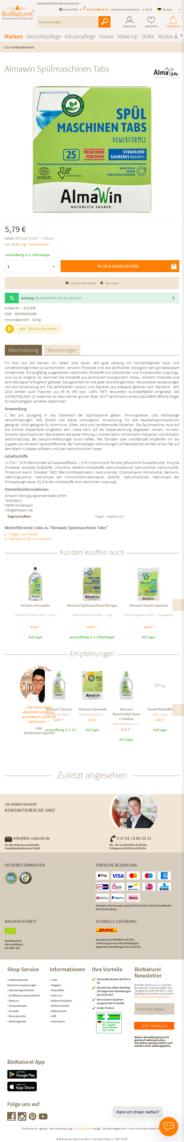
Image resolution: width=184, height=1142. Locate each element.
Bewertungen (62, 349)
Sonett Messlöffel (160, 709)
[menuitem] (129, 22)
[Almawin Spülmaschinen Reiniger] (92, 584)
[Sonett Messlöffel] (160, 685)
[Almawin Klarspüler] (35, 584)
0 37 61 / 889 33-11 (97, 9)
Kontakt (13, 1011)
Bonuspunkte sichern (43, 329)
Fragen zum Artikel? (23, 534)
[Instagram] (22, 1119)
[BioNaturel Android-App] (28, 1074)
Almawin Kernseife (92, 709)
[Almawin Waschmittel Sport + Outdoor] (126, 685)
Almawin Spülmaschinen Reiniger (92, 605)
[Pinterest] (32, 1119)
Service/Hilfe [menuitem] (70, 9)
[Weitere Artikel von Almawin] (166, 72)
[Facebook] (11, 1119)
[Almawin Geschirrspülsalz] (148, 584)
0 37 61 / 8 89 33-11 (134, 838)
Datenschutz (58, 1011)
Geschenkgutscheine (21, 990)
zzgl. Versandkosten (35, 244)
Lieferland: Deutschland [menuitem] (124, 9)
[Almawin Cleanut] (59, 685)
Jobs (54, 980)
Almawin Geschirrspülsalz (149, 605)
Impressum (58, 1021)
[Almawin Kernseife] (92, 685)
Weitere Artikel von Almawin (30, 538)
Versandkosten (17, 1005)
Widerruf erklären (61, 1000)
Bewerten (112, 283)
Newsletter (57, 990)
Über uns (56, 995)
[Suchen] (104, 22)
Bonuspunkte (17, 1016)
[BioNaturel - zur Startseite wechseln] (18, 15)
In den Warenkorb (117, 266)
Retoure (13, 1000)
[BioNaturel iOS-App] (28, 1086)
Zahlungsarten (17, 1021)
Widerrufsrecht (60, 1005)
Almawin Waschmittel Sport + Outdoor (126, 714)
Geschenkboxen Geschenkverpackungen (21, 982)
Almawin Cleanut (59, 709)
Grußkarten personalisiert (24, 995)
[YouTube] (43, 1119)
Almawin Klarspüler (35, 605)
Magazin (56, 985)
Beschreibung (23, 349)
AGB (53, 1016)
